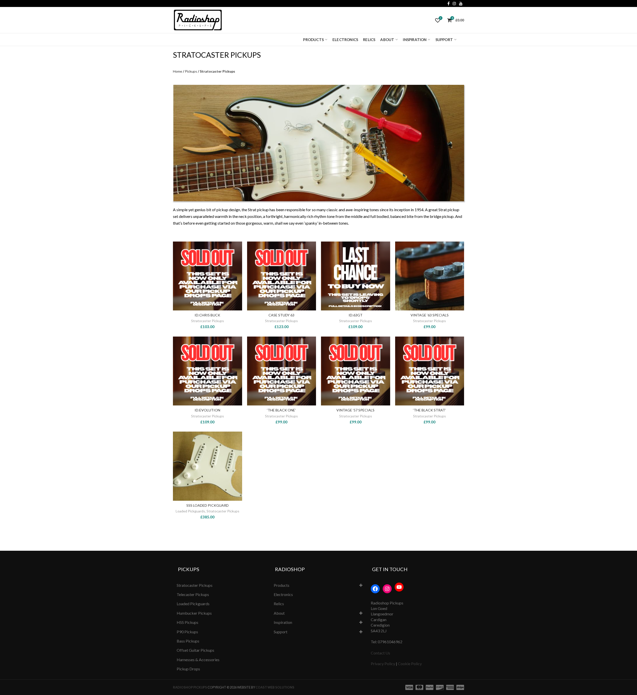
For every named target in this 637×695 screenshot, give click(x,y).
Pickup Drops (188, 668)
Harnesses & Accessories (198, 659)
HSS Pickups (187, 622)
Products (313, 39)
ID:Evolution (207, 410)
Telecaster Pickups (193, 594)
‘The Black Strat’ (429, 410)
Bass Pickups (188, 641)
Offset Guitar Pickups (195, 650)
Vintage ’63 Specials (430, 315)
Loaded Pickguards (190, 511)
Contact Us (380, 652)
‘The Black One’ (281, 410)
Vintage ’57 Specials (355, 410)
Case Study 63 (281, 315)
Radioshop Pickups (190, 687)
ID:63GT (356, 315)
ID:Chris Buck (207, 315)
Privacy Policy (383, 663)
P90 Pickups (187, 631)
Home (177, 71)
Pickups (191, 71)
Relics (369, 39)
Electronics (345, 39)
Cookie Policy (410, 663)
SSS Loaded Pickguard (207, 505)
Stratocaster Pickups (207, 321)
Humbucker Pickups (194, 613)
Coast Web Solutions (275, 687)
